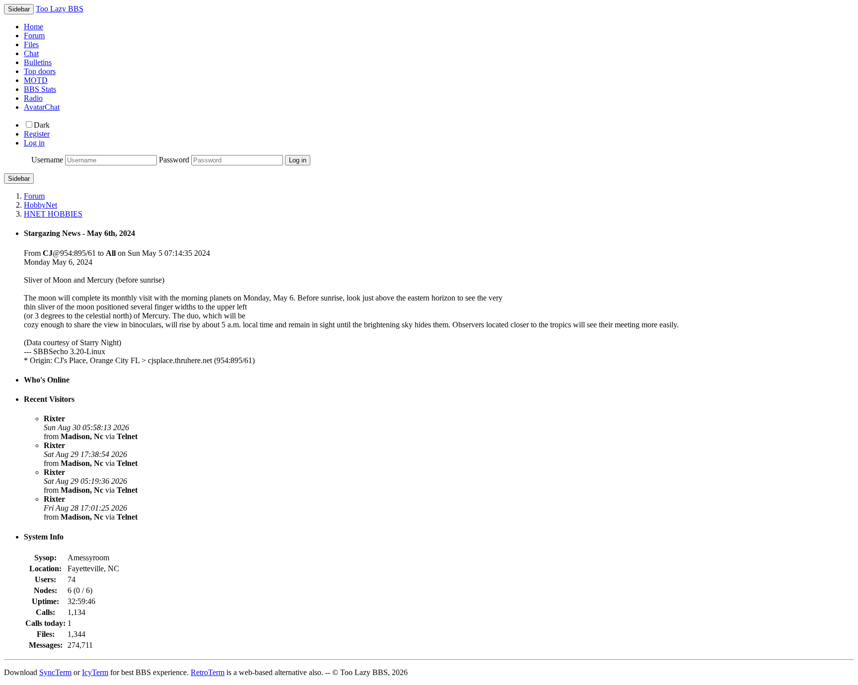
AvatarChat (42, 107)
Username (47, 159)
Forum (34, 35)
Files (31, 44)
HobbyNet (40, 205)
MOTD (36, 80)
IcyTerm (95, 672)
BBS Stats (40, 89)
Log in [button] (34, 143)
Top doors (40, 71)
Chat (31, 53)
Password (174, 159)
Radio (33, 98)
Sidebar (19, 178)
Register (37, 134)
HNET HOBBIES (53, 214)
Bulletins (38, 62)
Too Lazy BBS (59, 8)
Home (33, 26)
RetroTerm (207, 672)
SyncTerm (55, 672)
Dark (42, 125)
